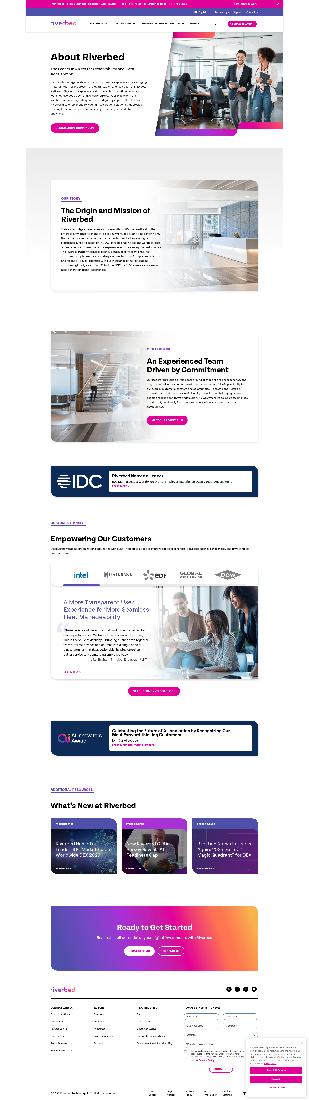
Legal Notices (171, 1093)
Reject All (276, 1079)
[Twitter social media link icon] (237, 989)
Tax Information (210, 1093)
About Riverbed (147, 1007)
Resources (100, 1028)
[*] (201, 1022)
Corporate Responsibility (151, 1036)
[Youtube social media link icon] (254, 989)
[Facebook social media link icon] (245, 989)
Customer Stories (146, 1028)
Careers (141, 1014)
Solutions (99, 1014)
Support (238, 12)
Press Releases (59, 1043)
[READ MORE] (84, 846)
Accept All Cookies (276, 1070)
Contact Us (252, 12)
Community (57, 1036)
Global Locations (60, 1014)
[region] (276, 1067)
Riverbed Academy (104, 1036)
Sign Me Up (221, 1069)
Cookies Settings (276, 1087)
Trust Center (144, 1021)
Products (99, 1021)
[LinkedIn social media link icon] (229, 989)
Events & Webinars (61, 1050)
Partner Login (222, 12)
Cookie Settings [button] (227, 1093)
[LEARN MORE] (154, 846)
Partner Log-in (59, 1028)
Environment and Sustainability (154, 1043)
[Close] (302, 1043)
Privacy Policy (206, 1060)
